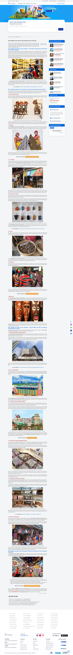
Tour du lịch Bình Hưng (40, 619)
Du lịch (24, 3)
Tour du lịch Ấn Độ (54, 626)
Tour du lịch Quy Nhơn (26, 617)
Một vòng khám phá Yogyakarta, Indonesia (58, 73)
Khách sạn (28, 3)
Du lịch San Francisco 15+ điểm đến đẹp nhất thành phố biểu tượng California (23, 603)
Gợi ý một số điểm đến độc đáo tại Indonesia (58, 87)
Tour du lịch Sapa (12, 615)
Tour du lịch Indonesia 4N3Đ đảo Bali (32, 156)
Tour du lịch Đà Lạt (26, 622)
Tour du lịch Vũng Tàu (40, 620)
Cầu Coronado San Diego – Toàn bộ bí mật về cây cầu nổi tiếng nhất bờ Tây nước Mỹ (24, 601)
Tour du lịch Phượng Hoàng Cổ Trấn (29, 626)
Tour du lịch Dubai (40, 626)
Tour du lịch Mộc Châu (54, 613)
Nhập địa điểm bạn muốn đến (16, 23)
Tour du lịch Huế (39, 615)
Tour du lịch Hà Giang (40, 613)
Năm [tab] (61, 127)
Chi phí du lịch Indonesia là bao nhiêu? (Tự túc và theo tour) (31, 228)
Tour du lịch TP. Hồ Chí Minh (27, 620)
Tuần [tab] (52, 127)
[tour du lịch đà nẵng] (36, 13)
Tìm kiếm (61, 29)
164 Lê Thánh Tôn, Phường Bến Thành (11, 640)
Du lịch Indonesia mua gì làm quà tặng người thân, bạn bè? (31, 367)
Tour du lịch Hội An (12, 617)
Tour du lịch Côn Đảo (12, 622)
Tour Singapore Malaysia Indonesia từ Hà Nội (32, 585)
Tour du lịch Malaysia (26, 624)
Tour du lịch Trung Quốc (13, 626)
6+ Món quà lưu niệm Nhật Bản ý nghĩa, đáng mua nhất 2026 (19, 600)
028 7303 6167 (61, 3)
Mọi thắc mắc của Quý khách (54, 97)
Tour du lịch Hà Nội (12, 613)
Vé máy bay (20, 3)
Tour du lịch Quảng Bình (27, 615)
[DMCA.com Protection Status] (65, 653)
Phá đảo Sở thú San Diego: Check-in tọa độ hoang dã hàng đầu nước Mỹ (22, 604)
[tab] (57, 110)
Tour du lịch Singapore (54, 622)
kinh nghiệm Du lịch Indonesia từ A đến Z (57, 82)
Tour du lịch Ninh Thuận (27, 619)
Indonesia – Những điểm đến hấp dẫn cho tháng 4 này (58, 78)
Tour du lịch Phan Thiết (13, 619)
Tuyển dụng (48, 641)
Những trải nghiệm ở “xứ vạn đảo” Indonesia (31, 514)
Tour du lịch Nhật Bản (40, 624)
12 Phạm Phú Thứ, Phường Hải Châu (10, 647)
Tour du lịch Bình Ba (54, 619)
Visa (32, 3)
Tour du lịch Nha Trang (54, 617)
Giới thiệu (21, 641)
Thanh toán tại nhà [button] (55, 109)
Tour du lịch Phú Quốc (54, 620)
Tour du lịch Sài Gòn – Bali (32, 437)
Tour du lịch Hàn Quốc (54, 624)
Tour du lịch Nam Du (12, 620)
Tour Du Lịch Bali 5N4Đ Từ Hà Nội (32, 293)
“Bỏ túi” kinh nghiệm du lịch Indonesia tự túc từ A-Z (31, 86)
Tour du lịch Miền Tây (40, 622)
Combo (35, 3)
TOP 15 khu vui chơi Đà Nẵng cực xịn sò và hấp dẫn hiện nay (57, 131)
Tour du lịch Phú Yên (40, 617)
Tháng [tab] (57, 127)
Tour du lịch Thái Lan (12, 624)
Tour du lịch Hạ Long (26, 613)
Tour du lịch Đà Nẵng (54, 615)
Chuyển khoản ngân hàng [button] (56, 121)
